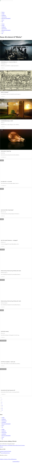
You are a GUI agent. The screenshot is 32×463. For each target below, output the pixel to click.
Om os (3, 20)
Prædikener (4, 15)
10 (2, 405)
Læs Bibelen (4, 422)
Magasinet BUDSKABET (6, 18)
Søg (2, 21)
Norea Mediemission (4, 456)
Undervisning (4, 16)
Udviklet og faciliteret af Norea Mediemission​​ (8, 459)
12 (2, 408)
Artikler (3, 13)
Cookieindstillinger (16, 461)
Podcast (3, 12)
